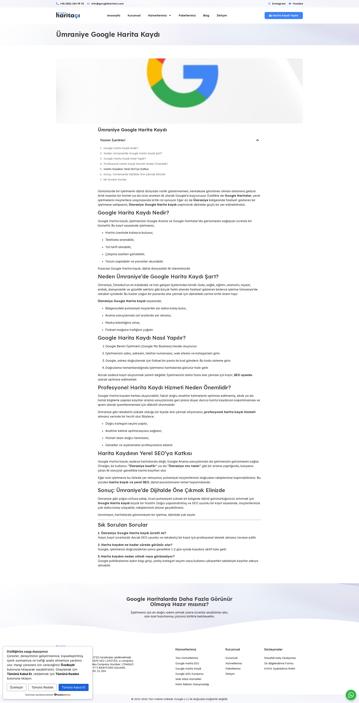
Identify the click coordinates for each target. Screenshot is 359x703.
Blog (206, 15)
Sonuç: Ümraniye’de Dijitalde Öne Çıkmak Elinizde (134, 174)
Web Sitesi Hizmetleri (188, 679)
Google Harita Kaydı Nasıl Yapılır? (125, 158)
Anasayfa (113, 15)
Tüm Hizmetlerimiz (186, 658)
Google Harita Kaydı (188, 668)
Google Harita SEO (187, 663)
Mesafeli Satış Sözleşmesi (280, 658)
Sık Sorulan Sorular (115, 179)
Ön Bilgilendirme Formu (278, 663)
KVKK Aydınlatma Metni (279, 668)
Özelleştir (16, 687)
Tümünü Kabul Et (73, 687)
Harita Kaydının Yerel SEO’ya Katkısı (126, 169)
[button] (257, 140)
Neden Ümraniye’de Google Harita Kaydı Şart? (133, 153)
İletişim (222, 15)
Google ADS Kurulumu (189, 674)
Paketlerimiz (187, 15)
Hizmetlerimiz (157, 15)
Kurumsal (134, 15)
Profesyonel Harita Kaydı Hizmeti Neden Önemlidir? (136, 164)
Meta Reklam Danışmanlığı (192, 684)
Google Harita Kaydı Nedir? (120, 148)
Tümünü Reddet (42, 687)
